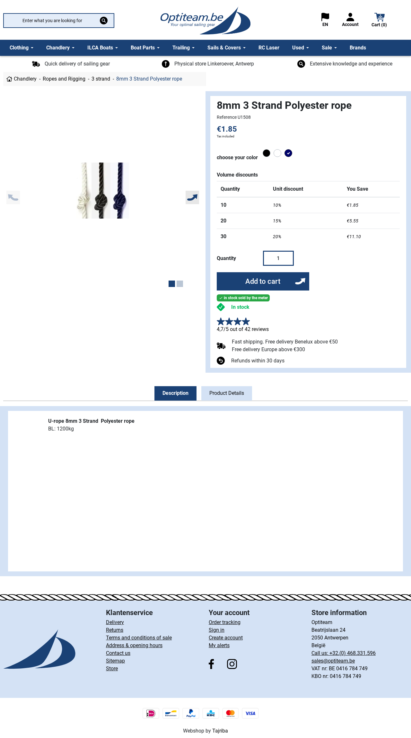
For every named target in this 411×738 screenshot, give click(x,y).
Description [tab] (175, 393)
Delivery (115, 622)
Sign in (216, 630)
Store (112, 668)
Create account (226, 638)
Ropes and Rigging (64, 79)
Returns (114, 630)
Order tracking (224, 622)
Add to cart (262, 281)
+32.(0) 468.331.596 (352, 653)
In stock (240, 307)
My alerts (219, 645)
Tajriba (220, 731)
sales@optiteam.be (333, 661)
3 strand (101, 79)
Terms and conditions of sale (139, 638)
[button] (379, 21)
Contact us (118, 653)
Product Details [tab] (226, 393)
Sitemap (115, 661)
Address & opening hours (134, 645)
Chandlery (25, 79)
